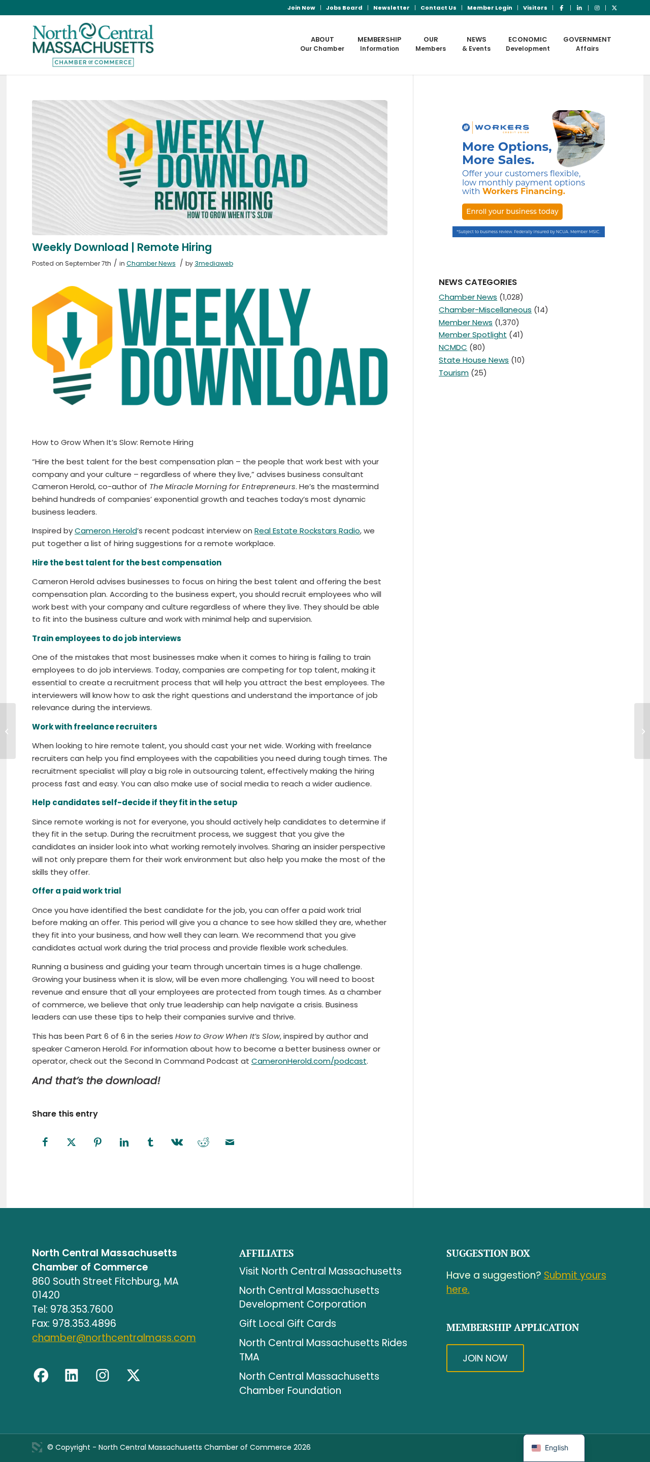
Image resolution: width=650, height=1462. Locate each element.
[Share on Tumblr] (151, 1143)
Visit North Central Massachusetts (320, 1271)
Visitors (535, 8)
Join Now (301, 8)
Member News (466, 322)
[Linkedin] (71, 1375)
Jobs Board (344, 8)
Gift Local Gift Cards (287, 1323)
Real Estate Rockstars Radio (307, 530)
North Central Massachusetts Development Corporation (309, 1298)
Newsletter (391, 8)
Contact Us (438, 8)
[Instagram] (102, 1375)
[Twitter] (133, 1375)
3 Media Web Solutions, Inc (37, 1447)
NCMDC (453, 347)
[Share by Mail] (230, 1143)
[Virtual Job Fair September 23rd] (8, 731)
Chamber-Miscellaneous (485, 309)
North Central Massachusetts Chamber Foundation (309, 1383)
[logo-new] (93, 45)
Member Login (489, 8)
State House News (474, 360)
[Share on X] (71, 1143)
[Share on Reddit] (203, 1143)
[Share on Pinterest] (98, 1143)
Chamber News (151, 263)
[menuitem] (301, 7)
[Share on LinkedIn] (124, 1143)
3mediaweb (213, 263)
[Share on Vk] (177, 1143)
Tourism (454, 372)
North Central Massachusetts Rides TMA (323, 1350)
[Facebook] (41, 1375)
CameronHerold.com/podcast (309, 1061)
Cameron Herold (106, 530)
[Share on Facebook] (45, 1143)
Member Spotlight (473, 334)
